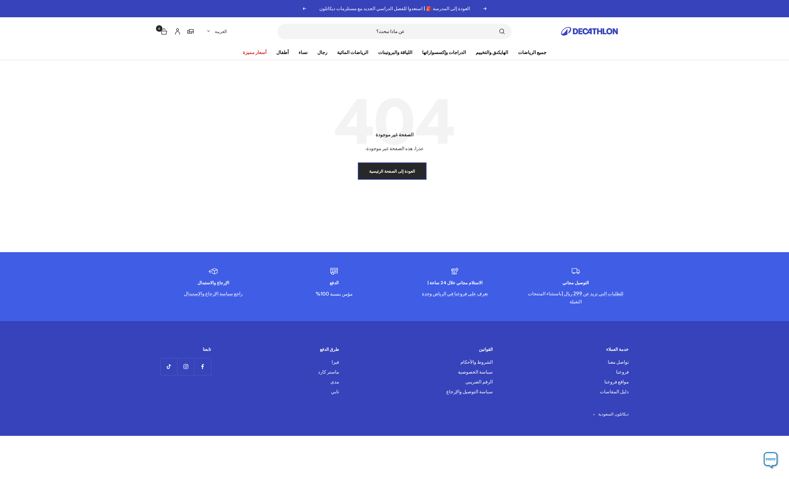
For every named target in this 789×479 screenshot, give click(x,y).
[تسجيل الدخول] (176, 30)
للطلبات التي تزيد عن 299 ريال (593, 294)
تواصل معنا (618, 362)
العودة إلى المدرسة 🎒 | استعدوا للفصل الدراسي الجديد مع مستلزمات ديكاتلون (394, 8)
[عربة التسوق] (163, 31)
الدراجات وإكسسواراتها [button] (444, 52)
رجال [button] (322, 52)
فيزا (335, 362)
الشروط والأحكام (476, 362)
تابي (335, 392)
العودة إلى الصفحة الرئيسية (392, 171)
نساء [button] (303, 52)
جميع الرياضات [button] (532, 52)
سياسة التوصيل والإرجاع (469, 392)
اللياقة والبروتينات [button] (395, 52)
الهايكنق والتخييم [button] (492, 52)
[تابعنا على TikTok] (168, 366)
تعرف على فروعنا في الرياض (460, 294)
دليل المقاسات (614, 392)
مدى (334, 382)
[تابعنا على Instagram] (185, 366)
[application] (770, 460)
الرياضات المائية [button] (352, 52)
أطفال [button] (282, 52)
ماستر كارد (328, 372)
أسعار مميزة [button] (255, 52)
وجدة (427, 294)
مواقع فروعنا (616, 382)
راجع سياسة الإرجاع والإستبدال (213, 294)
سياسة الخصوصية (475, 372)
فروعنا (622, 372)
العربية (221, 31)
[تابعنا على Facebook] (202, 366)
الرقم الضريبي (479, 382)
